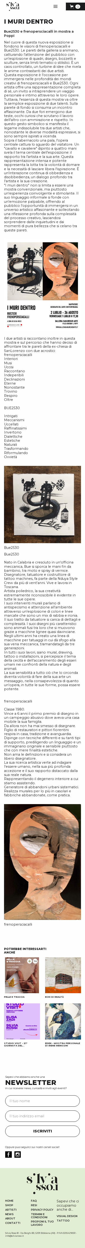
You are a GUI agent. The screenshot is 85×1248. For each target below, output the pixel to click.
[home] (11, 6)
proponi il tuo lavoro (42, 1223)
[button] (55, 6)
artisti (11, 1209)
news (9, 1214)
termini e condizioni (39, 1216)
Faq (34, 1200)
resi (34, 1205)
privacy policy (42, 1209)
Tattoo (63, 1220)
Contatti (12, 1223)
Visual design (67, 1216)
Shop (9, 1205)
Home (9, 1200)
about (10, 1218)
